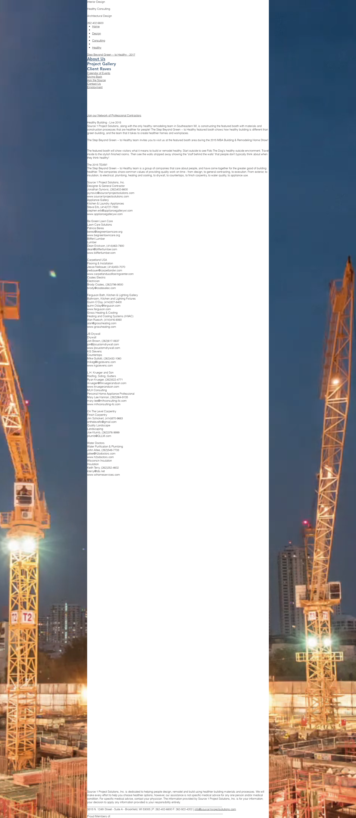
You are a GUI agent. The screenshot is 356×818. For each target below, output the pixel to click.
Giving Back (94, 76)
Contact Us (94, 83)
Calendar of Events (98, 73)
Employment (95, 87)
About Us (96, 58)
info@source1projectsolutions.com (215, 809)
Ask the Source (96, 80)
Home (96, 26)
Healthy (96, 47)
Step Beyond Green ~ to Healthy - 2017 (111, 54)
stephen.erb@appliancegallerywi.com (110, 210)
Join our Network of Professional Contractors (114, 115)
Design (96, 33)
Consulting (98, 40)
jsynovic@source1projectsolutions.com (110, 193)
